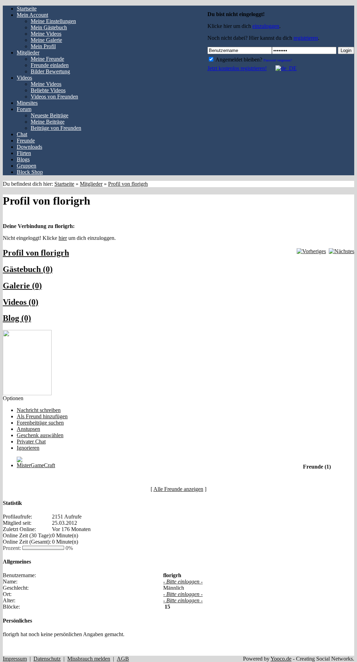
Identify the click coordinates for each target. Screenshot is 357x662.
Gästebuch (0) (28, 269)
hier (63, 238)
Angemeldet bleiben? (238, 59)
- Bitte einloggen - (183, 581)
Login (346, 50)
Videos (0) (20, 302)
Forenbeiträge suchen (40, 423)
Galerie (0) (22, 285)
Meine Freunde (47, 59)
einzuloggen (265, 26)
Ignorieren (28, 448)
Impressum (15, 659)
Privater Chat (31, 441)
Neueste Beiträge (49, 115)
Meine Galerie (46, 40)
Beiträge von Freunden (56, 128)
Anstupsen (28, 429)
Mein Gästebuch (49, 27)
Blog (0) (17, 318)
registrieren (306, 38)
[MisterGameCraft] (36, 465)
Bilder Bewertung (50, 71)
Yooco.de (281, 659)
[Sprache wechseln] (282, 68)
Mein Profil (43, 46)
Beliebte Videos (48, 90)
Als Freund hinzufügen (42, 416)
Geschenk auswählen (40, 435)
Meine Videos (46, 34)
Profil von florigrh (128, 184)
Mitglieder (91, 184)
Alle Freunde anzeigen (178, 489)
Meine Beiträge (47, 122)
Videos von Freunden (54, 97)
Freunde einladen (50, 65)
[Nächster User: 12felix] (341, 251)
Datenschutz (47, 659)
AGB (123, 659)
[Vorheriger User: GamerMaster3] (311, 251)
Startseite (64, 184)
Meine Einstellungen (53, 21)
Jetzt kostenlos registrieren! (237, 68)
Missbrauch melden (88, 659)
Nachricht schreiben (39, 410)
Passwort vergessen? (278, 60)
